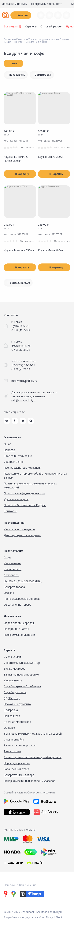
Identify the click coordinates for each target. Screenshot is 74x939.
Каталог (22, 15)
